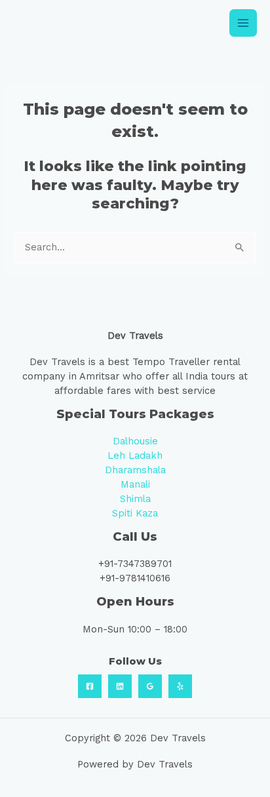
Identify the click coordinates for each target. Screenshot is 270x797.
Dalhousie (135, 441)
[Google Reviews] (150, 686)
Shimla (135, 499)
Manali (135, 484)
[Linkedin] (120, 686)
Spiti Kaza (135, 513)
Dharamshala (135, 470)
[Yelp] (180, 686)
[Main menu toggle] (243, 23)
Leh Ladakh (135, 455)
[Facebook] (90, 686)
